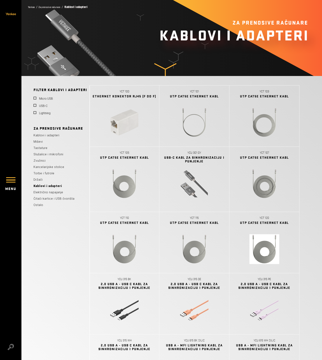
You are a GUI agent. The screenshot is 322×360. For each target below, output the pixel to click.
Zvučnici (40, 160)
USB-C (43, 106)
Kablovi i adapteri (46, 135)
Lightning (44, 113)
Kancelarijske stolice (49, 167)
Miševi (38, 141)
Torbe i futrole (44, 173)
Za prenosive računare (53, 7)
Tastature (41, 148)
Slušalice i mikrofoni (48, 154)
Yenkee (32, 7)
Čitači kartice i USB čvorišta (54, 198)
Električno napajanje (48, 192)
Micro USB (46, 98)
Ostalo (38, 205)
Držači (38, 179)
